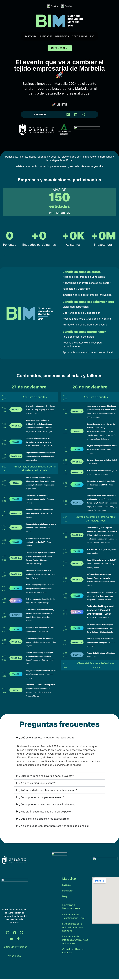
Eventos (66, 885)
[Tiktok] (18, 939)
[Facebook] (14, 932)
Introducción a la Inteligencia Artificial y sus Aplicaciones (75, 940)
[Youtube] (11, 939)
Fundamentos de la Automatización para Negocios (72, 927)
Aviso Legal (14, 955)
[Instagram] (83, 114)
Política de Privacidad (14, 946)
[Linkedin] (75, 114)
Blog (64, 896)
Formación (67, 890)
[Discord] (68, 114)
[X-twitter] (21, 932)
